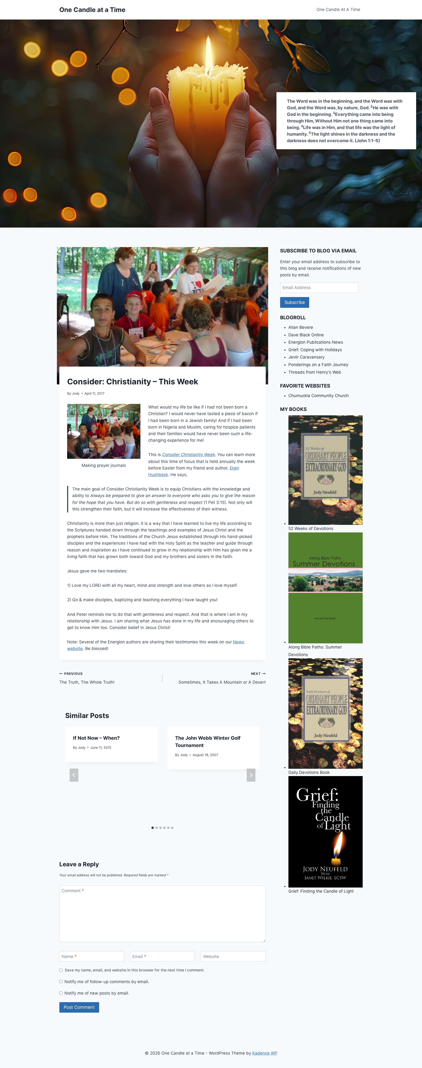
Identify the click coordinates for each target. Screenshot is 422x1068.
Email (139, 956)
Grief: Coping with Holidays (315, 349)
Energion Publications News (315, 342)
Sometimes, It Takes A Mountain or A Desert (222, 678)
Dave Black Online (306, 334)
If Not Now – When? (96, 738)
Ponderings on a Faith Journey (318, 364)
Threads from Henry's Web (314, 372)
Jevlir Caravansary (306, 357)
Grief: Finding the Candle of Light (321, 891)
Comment (73, 890)
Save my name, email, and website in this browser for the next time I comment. (135, 970)
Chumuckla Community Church (318, 395)
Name (69, 956)
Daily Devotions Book (309, 772)
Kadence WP (264, 1053)
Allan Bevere (300, 327)
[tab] (152, 828)
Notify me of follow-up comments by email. (106, 981)
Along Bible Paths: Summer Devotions (315, 651)
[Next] (251, 775)
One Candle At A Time (338, 9)
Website (211, 956)
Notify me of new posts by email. (96, 993)
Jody (76, 393)
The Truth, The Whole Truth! (87, 678)
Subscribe (295, 302)
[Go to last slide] (74, 775)
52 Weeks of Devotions (310, 528)
